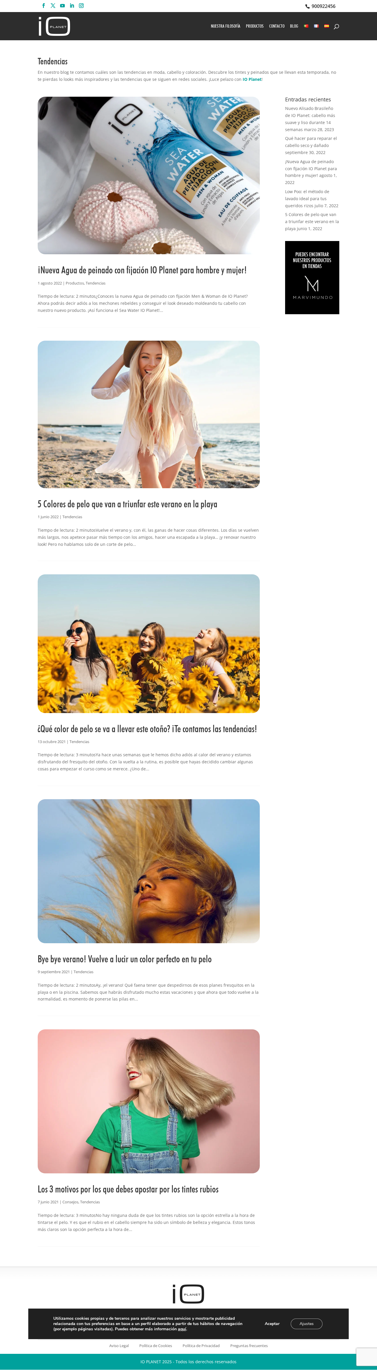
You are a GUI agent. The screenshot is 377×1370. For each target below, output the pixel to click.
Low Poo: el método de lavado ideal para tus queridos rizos (307, 198)
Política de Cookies (155, 1345)
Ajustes (307, 1323)
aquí (182, 1329)
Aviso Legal (119, 1345)
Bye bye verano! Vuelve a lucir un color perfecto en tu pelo (125, 959)
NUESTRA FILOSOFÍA (225, 26)
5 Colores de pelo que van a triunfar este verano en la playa (127, 504)
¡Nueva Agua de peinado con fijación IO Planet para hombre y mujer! (142, 270)
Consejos (70, 1202)
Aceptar (272, 1323)
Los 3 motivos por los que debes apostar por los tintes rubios (128, 1189)
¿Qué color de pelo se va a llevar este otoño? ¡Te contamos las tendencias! (147, 729)
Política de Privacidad (201, 1345)
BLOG (294, 26)
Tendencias (95, 283)
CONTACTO (277, 26)
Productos (75, 283)
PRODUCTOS (255, 26)
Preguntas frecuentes (249, 1345)
